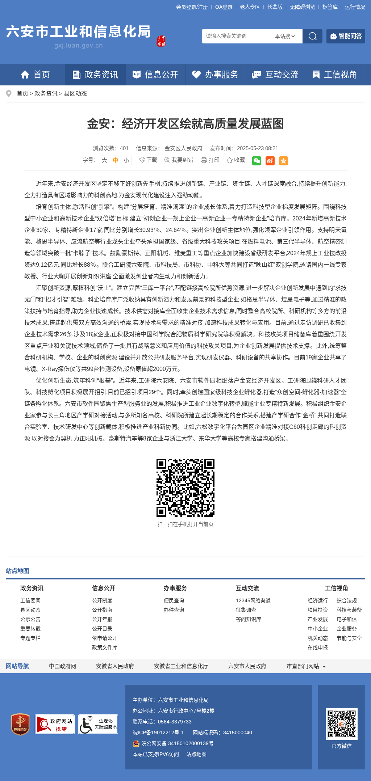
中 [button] (115, 160)
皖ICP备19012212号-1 (158, 732)
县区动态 (75, 93)
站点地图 (196, 754)
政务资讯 (101, 74)
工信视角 (340, 74)
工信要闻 (30, 600)
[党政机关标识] (20, 724)
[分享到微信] (256, 160)
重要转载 (30, 629)
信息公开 (161, 74)
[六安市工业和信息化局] (79, 37)
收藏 (239, 160)
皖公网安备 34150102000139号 (177, 743)
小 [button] (126, 160)
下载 (151, 160)
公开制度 (102, 600)
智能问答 (350, 36)
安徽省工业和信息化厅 (181, 666)
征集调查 (246, 610)
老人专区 (250, 7)
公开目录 (102, 629)
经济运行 (318, 600)
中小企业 (318, 629)
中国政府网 (62, 666)
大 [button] (104, 160)
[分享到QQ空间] (283, 160)
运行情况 (355, 7)
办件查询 (174, 610)
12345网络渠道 (253, 600)
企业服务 (347, 629)
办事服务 (221, 74)
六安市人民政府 (247, 666)
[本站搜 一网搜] (285, 36)
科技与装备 (349, 610)
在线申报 (318, 647)
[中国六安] (160, 42)
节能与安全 (349, 638)
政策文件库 (104, 647)
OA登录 (224, 7)
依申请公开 (104, 638)
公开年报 (102, 619)
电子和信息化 (351, 619)
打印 (214, 160)
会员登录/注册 (192, 7)
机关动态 (318, 638)
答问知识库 (248, 619)
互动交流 (282, 74)
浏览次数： (111, 148)
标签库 (330, 7)
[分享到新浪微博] (270, 160)
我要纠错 (182, 160)
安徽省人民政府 (115, 666)
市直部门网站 (303, 666)
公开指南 (102, 610)
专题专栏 (30, 638)
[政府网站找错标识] (55, 724)
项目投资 (318, 610)
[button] (275, 7)
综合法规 (347, 600)
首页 (41, 74)
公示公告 (30, 619)
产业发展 (318, 619)
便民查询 (174, 600)
